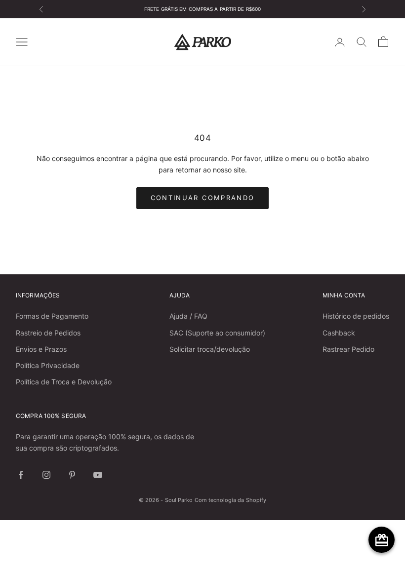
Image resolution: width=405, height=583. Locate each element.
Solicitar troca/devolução (209, 349)
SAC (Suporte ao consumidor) (217, 333)
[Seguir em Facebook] (21, 475)
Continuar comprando (202, 198)
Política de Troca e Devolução (64, 381)
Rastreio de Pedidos (48, 333)
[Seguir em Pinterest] (72, 475)
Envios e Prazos (41, 349)
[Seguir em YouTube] (98, 475)
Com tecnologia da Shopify (231, 500)
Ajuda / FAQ (188, 316)
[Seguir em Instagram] (46, 475)
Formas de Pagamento (52, 316)
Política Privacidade (48, 365)
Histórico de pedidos (356, 316)
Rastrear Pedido (348, 349)
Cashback (339, 333)
